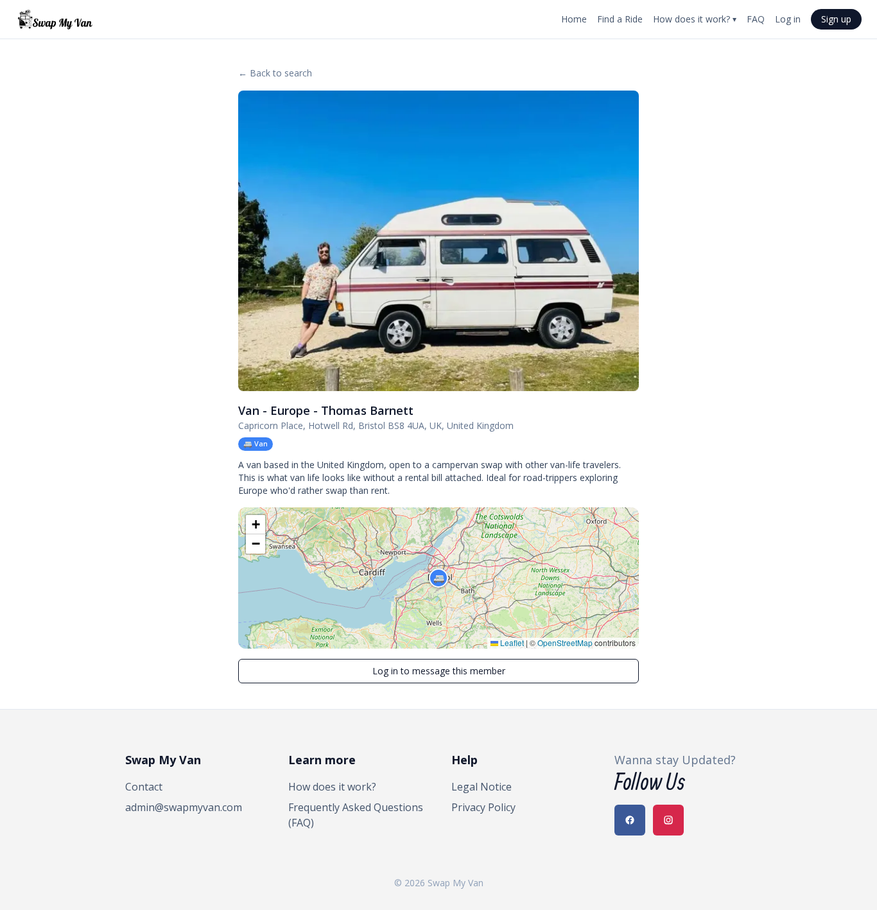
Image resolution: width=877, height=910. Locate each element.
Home (574, 19)
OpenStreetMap (565, 642)
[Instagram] (668, 820)
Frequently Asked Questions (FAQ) (355, 815)
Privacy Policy (483, 807)
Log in (788, 19)
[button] (438, 578)
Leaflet (511, 642)
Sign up (836, 19)
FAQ (756, 19)
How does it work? (694, 19)
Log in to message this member (438, 671)
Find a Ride (620, 19)
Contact (143, 787)
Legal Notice (481, 787)
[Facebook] (629, 820)
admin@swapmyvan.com (183, 807)
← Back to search (275, 73)
